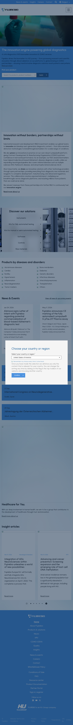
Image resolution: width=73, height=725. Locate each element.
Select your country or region (23, 354)
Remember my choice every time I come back (29, 361)
